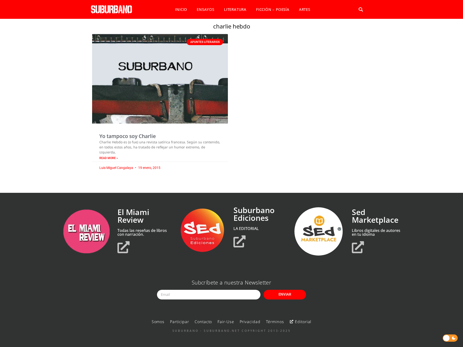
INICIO (181, 9)
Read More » (108, 158)
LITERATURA (235, 9)
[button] (361, 10)
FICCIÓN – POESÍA (272, 9)
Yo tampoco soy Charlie (127, 136)
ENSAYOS (205, 9)
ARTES (304, 9)
